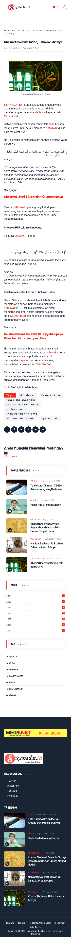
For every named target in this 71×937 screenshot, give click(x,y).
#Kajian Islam (16, 675)
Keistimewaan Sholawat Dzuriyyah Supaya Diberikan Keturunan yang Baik (33, 336)
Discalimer (59, 922)
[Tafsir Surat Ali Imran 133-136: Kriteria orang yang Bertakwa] (16, 493)
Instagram (13, 785)
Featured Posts (51, 395)
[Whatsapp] (7, 429)
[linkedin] (35, 429)
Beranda (8, 30)
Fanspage (12, 795)
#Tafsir (33, 481)
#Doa (12, 662)
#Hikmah (13, 669)
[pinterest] (28, 429)
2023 (35, 613)
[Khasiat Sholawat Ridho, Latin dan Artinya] (16, 571)
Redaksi (22, 922)
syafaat (25, 360)
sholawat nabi (15, 409)
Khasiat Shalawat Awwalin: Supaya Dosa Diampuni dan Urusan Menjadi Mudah (45, 527)
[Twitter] (21, 429)
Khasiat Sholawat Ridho (22, 404)
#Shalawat (27, 395)
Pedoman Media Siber (40, 922)
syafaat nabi (23, 30)
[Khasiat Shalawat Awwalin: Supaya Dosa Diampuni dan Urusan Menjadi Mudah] (16, 532)
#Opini (12, 682)
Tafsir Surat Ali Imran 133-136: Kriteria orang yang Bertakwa (46, 487)
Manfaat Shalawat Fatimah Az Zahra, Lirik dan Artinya (46, 545)
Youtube (12, 790)
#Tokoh (13, 695)
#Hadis (33, 500)
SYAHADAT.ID (13, 104)
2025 (35, 601)
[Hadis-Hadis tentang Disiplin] (16, 513)
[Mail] (42, 429)
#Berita (13, 656)
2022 (35, 619)
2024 (35, 607)
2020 (35, 630)
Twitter (11, 780)
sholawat (40, 112)
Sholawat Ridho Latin (20, 418)
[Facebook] (14, 429)
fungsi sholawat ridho (21, 399)
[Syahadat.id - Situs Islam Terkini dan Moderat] (19, 10)
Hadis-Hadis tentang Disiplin (45, 504)
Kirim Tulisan (36, 927)
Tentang (10, 922)
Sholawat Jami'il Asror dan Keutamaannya (33, 196)
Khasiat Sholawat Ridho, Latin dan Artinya (46, 564)
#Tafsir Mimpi (16, 688)
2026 (35, 595)
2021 (35, 624)
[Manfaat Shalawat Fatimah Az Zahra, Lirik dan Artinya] (16, 552)
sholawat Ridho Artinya (21, 413)
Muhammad (11, 116)
